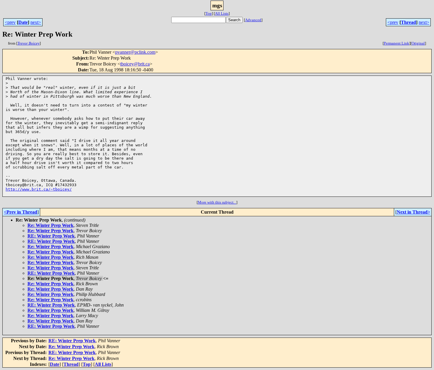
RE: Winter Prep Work (51, 235)
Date (23, 22)
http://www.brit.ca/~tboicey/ (39, 189)
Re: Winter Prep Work (50, 225)
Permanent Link (396, 43)
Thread (408, 22)
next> (35, 22)
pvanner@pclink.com (135, 52)
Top (208, 13)
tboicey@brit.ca (135, 63)
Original (418, 43)
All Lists (222, 13)
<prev (10, 22)
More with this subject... (217, 202)
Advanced (253, 20)
